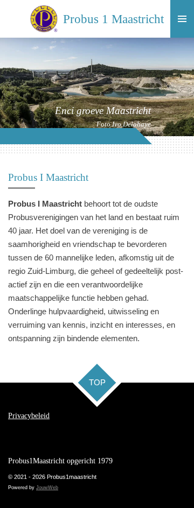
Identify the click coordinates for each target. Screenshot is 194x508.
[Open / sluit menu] (182, 19)
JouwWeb (47, 487)
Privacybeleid (29, 416)
